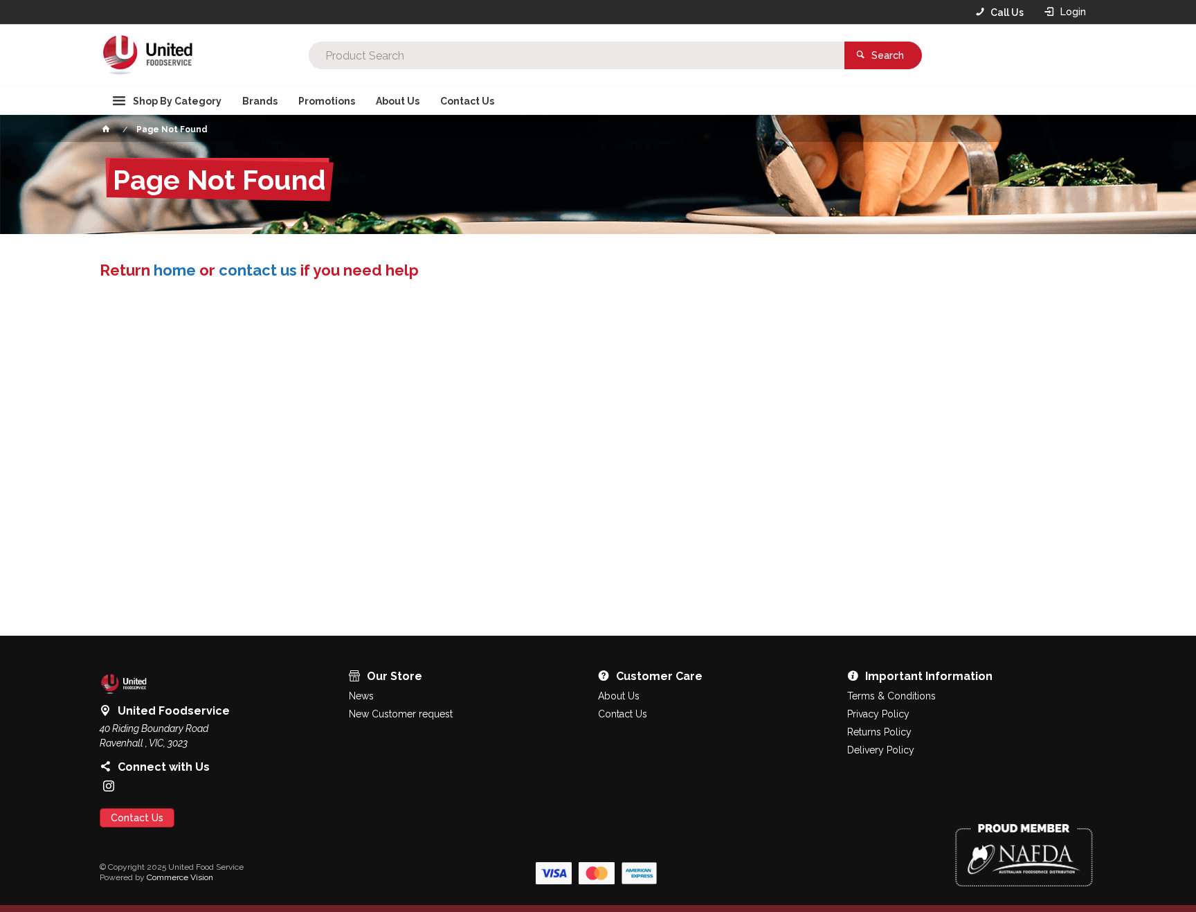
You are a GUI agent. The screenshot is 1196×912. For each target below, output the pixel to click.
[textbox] (576, 55)
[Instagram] (109, 786)
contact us (258, 270)
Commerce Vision (180, 877)
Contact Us (137, 817)
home (175, 270)
